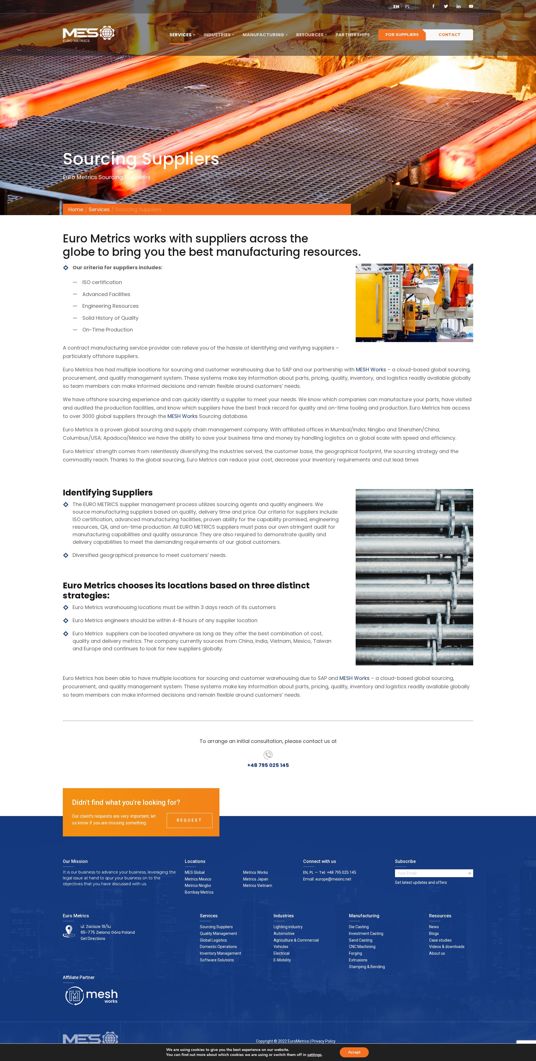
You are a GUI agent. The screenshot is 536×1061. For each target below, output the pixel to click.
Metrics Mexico (198, 879)
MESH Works (371, 369)
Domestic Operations (218, 946)
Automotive (284, 933)
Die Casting (359, 927)
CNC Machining (362, 946)
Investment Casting (366, 933)
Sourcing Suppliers (216, 927)
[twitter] (446, 6)
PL (407, 6)
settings (314, 1054)
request (189, 820)
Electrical (281, 953)
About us (437, 953)
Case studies (440, 940)
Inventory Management (220, 953)
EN (396, 6)
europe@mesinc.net (333, 879)
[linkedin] (458, 6)
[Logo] (91, 35)
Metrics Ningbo (198, 885)
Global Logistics (213, 940)
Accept (354, 1052)
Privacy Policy (324, 1041)
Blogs (434, 933)
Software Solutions (217, 960)
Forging (355, 953)
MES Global (195, 872)
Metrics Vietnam (257, 885)
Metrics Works (255, 872)
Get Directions (93, 938)
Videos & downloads (447, 946)
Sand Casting (360, 940)
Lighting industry (288, 927)
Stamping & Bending (367, 966)
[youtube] (471, 6)
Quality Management (218, 933)
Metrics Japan (255, 879)
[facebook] (433, 6)
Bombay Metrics (199, 892)
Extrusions (358, 960)
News (434, 927)
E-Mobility (282, 960)
